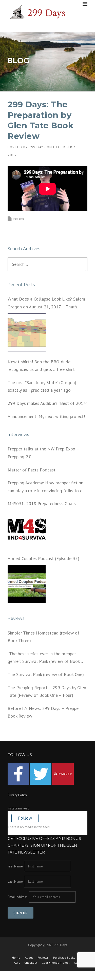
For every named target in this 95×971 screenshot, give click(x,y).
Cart (17, 962)
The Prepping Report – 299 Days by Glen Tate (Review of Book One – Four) (47, 691)
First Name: (15, 866)
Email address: (18, 897)
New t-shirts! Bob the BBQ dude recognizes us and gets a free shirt (41, 365)
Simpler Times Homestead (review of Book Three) (43, 637)
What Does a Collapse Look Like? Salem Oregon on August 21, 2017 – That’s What (46, 303)
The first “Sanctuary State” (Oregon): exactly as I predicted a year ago (42, 386)
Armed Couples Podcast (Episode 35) (43, 558)
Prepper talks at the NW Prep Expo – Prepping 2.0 (43, 453)
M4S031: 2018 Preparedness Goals (42, 503)
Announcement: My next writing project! (46, 416)
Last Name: (15, 881)
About (29, 957)
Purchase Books (64, 957)
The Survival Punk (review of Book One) (46, 674)
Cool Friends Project (55, 962)
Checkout (30, 962)
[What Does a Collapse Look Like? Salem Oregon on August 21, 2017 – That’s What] (27, 332)
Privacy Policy (17, 795)
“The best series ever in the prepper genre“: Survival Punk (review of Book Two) (44, 658)
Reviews (18, 219)
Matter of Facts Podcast (31, 470)
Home (16, 957)
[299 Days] (39, 12)
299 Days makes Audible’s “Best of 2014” (47, 403)
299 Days (37, 147)
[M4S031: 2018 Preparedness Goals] (27, 529)
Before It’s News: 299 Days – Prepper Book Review (44, 712)
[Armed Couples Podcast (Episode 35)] (27, 584)
